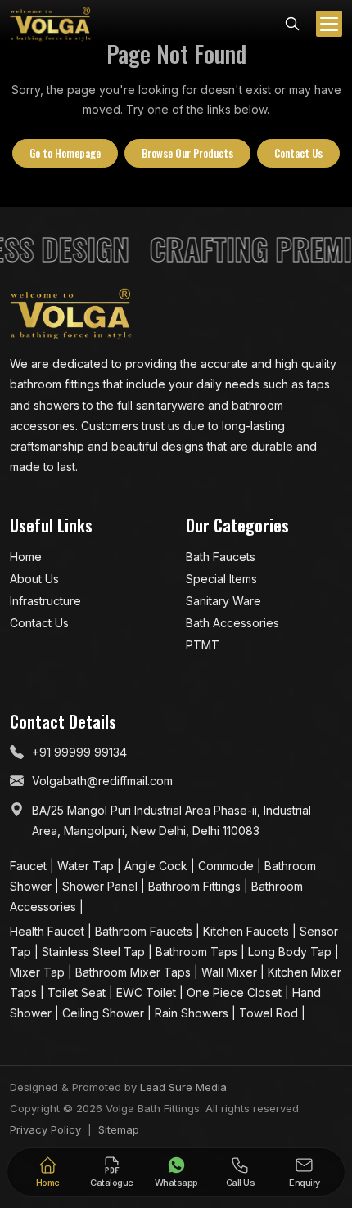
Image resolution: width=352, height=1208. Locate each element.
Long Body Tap (291, 952)
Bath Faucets (220, 557)
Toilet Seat (78, 992)
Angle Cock (157, 866)
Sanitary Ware (223, 601)
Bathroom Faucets (145, 931)
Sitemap (118, 1129)
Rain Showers (193, 1013)
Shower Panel (101, 886)
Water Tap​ (87, 866)
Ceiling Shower (104, 1013)
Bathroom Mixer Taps (134, 972)
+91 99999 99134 (79, 752)
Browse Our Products (187, 153)
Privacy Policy (45, 1129)
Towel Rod (270, 1013)
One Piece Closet (236, 992)
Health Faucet (49, 931)
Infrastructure (45, 601)
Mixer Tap (39, 972)
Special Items (221, 579)
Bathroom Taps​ (198, 952)
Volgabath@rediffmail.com (102, 781)
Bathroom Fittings (196, 886)
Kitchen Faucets (247, 931)
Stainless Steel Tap (95, 952)
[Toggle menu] (329, 24)
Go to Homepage (65, 153)
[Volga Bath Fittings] (51, 24)
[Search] (292, 22)
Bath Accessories (232, 623)
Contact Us (298, 153)
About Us (34, 579)
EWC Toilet (147, 992)
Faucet (30, 866)
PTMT (202, 645)
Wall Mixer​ (230, 972)
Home (26, 557)
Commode (227, 866)
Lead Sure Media (183, 1086)
